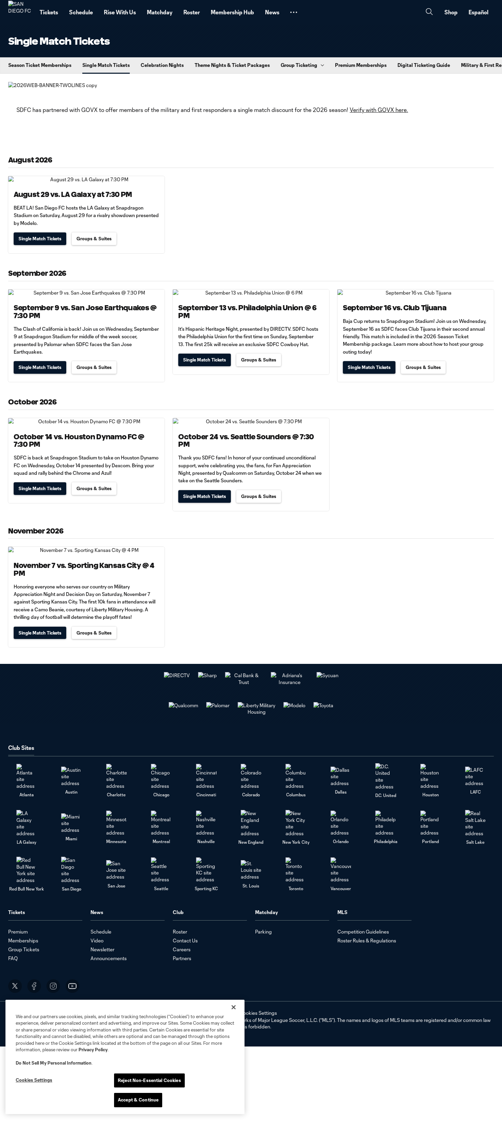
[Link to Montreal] (161, 823)
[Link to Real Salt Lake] (475, 823)
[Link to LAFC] (475, 777)
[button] (294, 12)
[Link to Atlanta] (26, 776)
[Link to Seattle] (161, 870)
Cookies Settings (258, 1013)
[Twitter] (15, 986)
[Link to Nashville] (206, 823)
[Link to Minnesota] (116, 823)
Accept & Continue (138, 1099)
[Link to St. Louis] (251, 870)
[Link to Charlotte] (116, 776)
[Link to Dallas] (341, 777)
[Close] (233, 1007)
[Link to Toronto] (295, 870)
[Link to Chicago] (161, 776)
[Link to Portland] (430, 823)
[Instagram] (53, 986)
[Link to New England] (251, 823)
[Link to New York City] (295, 823)
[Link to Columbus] (295, 776)
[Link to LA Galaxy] (26, 823)
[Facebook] (34, 986)
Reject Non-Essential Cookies (149, 1080)
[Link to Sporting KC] (206, 870)
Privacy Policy (93, 1049)
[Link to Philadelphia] (385, 823)
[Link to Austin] (71, 777)
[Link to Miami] (71, 823)
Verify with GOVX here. (379, 109)
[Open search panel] (429, 12)
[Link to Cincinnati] (206, 776)
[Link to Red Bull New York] (26, 870)
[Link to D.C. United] (385, 776)
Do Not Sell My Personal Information (54, 1063)
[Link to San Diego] (71, 870)
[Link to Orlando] (341, 823)
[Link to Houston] (430, 776)
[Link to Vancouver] (341, 870)
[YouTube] (72, 986)
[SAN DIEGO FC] (19, 12)
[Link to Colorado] (251, 776)
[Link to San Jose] (116, 870)
